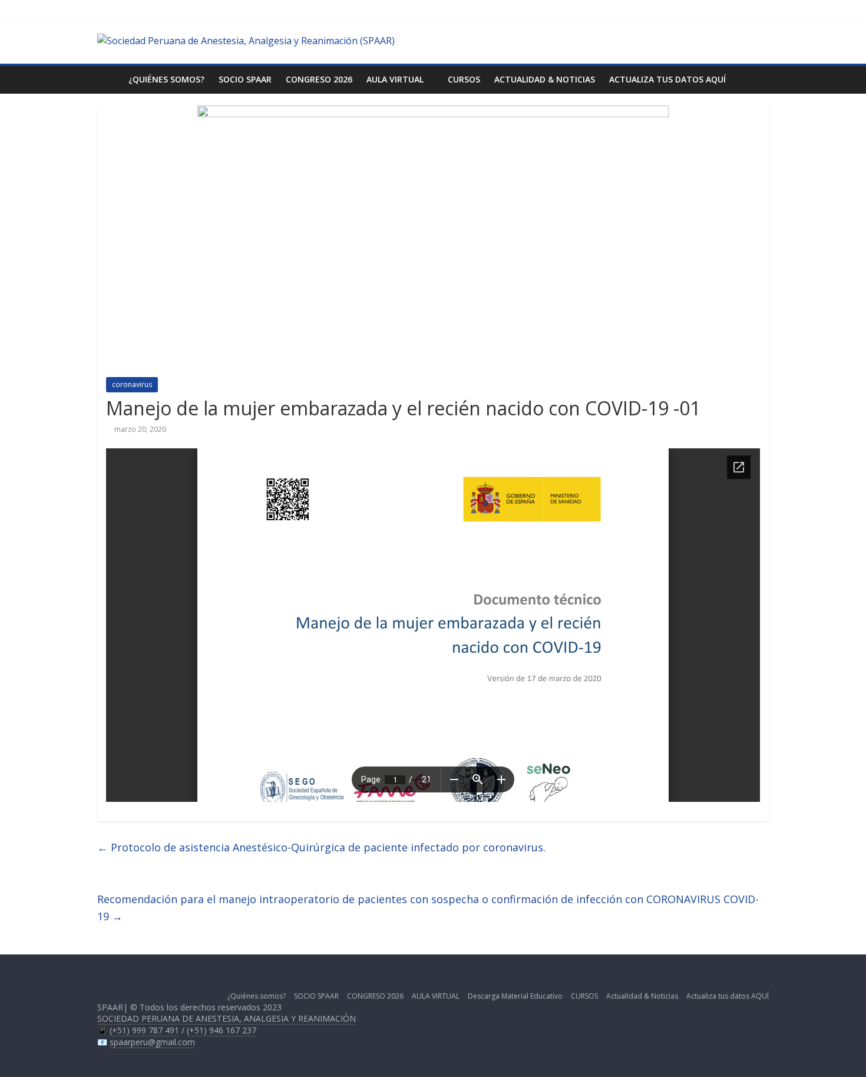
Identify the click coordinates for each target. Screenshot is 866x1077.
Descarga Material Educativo (515, 996)
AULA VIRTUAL (395, 79)
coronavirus (132, 384)
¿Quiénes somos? (166, 79)
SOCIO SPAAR (245, 79)
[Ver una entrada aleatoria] (757, 79)
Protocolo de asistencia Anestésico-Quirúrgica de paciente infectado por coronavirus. (321, 847)
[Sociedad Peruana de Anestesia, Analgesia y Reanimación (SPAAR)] (246, 40)
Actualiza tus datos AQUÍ (667, 79)
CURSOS (464, 79)
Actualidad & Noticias (544, 79)
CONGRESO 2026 (319, 79)
